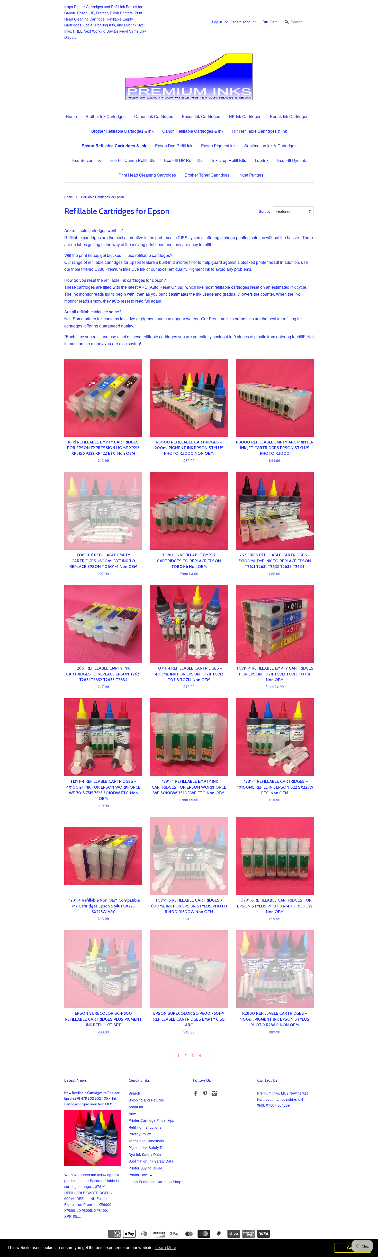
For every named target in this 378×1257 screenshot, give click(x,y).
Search (134, 1093)
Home (71, 116)
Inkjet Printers (250, 175)
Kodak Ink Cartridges (289, 116)
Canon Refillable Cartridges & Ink (192, 131)
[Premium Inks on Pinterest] (205, 1094)
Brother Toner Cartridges (207, 175)
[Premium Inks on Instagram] (214, 1094)
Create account (243, 21)
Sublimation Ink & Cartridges (270, 146)
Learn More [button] (165, 1247)
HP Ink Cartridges (245, 116)
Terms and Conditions (146, 1140)
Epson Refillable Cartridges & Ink (114, 146)
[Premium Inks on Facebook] (196, 1094)
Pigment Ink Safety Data (148, 1147)
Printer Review (140, 1174)
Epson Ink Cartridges (201, 116)
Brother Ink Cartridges (105, 116)
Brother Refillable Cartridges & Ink (122, 131)
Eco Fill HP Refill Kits (183, 160)
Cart (273, 21)
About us (136, 1106)
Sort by (265, 211)
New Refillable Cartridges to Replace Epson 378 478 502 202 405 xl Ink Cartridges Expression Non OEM (92, 1098)
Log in (217, 21)
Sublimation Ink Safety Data (151, 1161)
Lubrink (261, 160)
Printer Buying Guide (145, 1168)
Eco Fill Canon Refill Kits (132, 160)
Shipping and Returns (146, 1100)
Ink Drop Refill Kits (229, 160)
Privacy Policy (140, 1133)
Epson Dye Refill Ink (173, 146)
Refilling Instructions (145, 1127)
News (133, 1113)
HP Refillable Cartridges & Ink (259, 131)
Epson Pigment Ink (218, 146)
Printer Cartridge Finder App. (152, 1120)
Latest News (75, 1080)
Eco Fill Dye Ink (291, 160)
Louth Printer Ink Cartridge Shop (155, 1181)
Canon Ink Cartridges (153, 116)
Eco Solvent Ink (86, 160)
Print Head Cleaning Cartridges (147, 175)
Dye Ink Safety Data (145, 1154)
